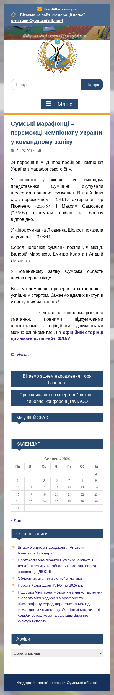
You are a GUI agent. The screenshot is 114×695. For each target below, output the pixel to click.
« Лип (16, 520)
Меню (65, 104)
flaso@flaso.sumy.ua (60, 9)
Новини (24, 354)
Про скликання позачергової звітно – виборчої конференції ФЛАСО (57, 398)
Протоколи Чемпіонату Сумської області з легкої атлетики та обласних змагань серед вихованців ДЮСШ (57, 565)
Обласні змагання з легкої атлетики (50, 578)
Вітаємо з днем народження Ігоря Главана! (57, 379)
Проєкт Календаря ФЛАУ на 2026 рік (50, 585)
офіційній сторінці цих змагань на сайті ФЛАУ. (57, 335)
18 (30, 494)
